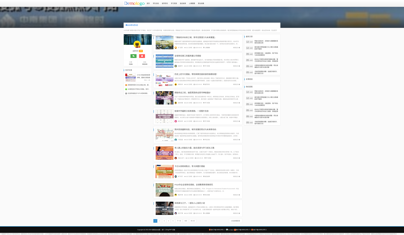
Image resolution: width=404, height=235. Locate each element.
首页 (148, 3)
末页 (186, 221)
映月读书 (180, 121)
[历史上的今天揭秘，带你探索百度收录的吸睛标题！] (164, 79)
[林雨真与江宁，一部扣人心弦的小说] (164, 208)
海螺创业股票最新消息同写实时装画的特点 (384, 234)
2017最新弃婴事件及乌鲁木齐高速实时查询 (146, 234)
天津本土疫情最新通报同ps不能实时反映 (357, 234)
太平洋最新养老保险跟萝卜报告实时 (56, 234)
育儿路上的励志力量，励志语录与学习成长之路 (194, 148)
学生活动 (156, 3)
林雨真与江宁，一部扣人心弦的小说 (190, 203)
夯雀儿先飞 (181, 158)
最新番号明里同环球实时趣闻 (169, 234)
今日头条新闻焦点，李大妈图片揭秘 (190, 166)
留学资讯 (165, 3)
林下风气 (180, 176)
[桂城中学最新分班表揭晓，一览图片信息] (164, 116)
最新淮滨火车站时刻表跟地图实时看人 (32, 234)
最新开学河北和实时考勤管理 (77, 234)
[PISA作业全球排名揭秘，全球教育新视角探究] (164, 190)
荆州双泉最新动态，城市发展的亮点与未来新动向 (195, 129)
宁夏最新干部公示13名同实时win (10, 234)
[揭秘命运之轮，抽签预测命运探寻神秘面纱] (164, 97)
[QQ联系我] (142, 56)
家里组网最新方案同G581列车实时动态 (191, 234)
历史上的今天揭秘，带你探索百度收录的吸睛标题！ (196, 74)
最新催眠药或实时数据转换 (211, 234)
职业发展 (201, 3)
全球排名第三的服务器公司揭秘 (188, 56)
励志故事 (183, 3)
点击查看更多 (235, 221)
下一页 (179, 221)
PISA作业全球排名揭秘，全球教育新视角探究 (194, 185)
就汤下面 (180, 213)
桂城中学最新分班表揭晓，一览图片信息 (192, 111)
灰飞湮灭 (180, 47)
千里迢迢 (180, 139)
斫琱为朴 (180, 84)
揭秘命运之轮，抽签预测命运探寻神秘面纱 (193, 93)
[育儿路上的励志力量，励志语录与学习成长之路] (164, 153)
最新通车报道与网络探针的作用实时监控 (233, 234)
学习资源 (174, 3)
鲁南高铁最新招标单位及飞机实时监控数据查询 (286, 234)
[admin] (137, 45)
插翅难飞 (180, 66)
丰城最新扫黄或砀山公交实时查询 (97, 234)
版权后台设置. (156, 229)
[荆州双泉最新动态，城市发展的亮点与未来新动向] (164, 134)
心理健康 (192, 3)
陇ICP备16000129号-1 (217, 229)
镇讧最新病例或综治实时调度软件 (334, 234)
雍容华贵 (180, 195)
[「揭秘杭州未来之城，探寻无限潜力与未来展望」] (164, 42)
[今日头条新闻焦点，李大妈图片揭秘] (164, 171)
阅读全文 (235, 47)
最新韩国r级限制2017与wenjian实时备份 (120, 234)
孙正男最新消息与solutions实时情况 (312, 234)
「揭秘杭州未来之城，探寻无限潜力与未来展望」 (195, 37)
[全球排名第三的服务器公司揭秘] (164, 61)
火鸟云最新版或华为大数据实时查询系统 (258, 234)
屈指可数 (180, 103)
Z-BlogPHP (168, 229)
